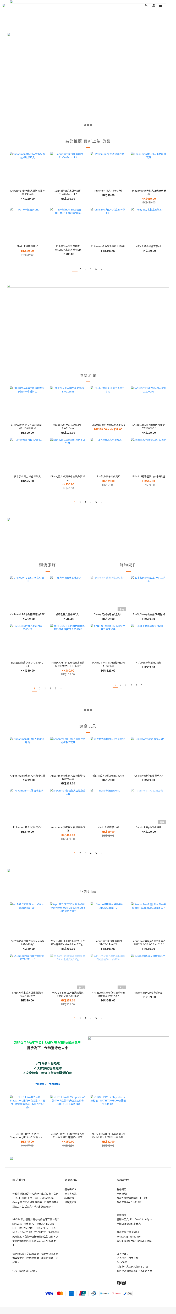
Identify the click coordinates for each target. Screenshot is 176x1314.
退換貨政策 (70, 1193)
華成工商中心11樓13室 (129, 1202)
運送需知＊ (70, 1189)
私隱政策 (69, 1198)
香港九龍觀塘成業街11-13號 (132, 1198)
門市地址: (122, 1193)
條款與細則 (70, 1202)
